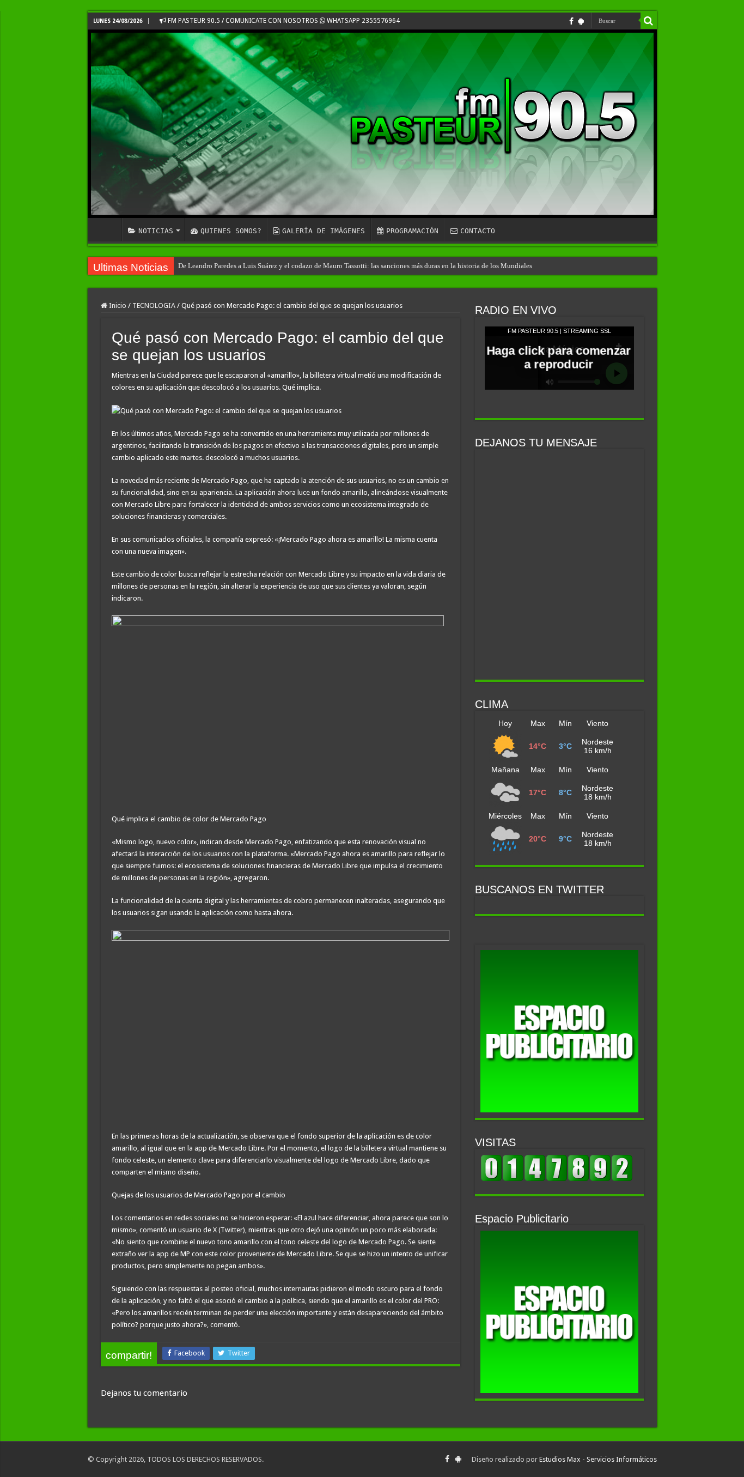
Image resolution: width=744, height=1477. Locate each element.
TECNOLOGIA (153, 305)
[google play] (581, 21)
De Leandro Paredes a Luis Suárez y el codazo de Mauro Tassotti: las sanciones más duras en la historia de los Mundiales (355, 266)
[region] (559, 1031)
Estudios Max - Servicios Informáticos (598, 1459)
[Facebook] (571, 21)
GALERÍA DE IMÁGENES (323, 231)
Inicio (116, 305)
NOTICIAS (155, 231)
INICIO (107, 229)
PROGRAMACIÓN (412, 231)
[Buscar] (649, 21)
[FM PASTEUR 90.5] (372, 123)
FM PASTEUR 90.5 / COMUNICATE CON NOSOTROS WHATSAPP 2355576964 (283, 21)
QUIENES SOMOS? (230, 231)
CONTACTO (477, 231)
